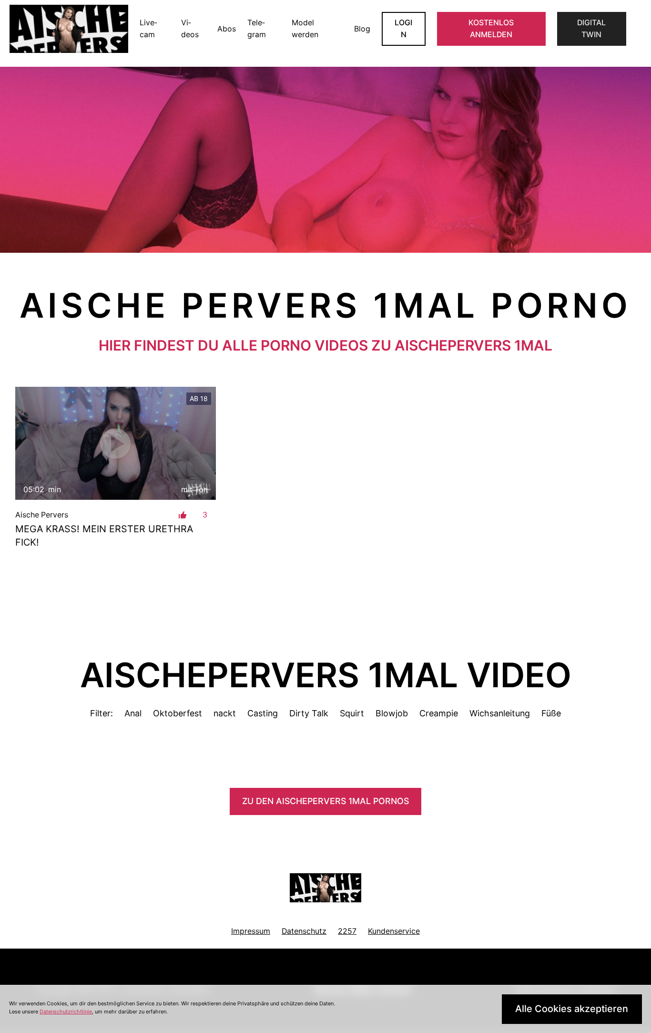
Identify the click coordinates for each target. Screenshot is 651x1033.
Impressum (250, 931)
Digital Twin (591, 29)
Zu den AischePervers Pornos (325, 801)
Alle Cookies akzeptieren (571, 1008)
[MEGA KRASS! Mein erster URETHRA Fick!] (115, 443)
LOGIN (403, 29)
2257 (347, 931)
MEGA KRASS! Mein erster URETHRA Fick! (104, 535)
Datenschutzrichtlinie (66, 1011)
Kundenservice (394, 931)
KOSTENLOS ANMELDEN (491, 29)
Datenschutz (304, 931)
